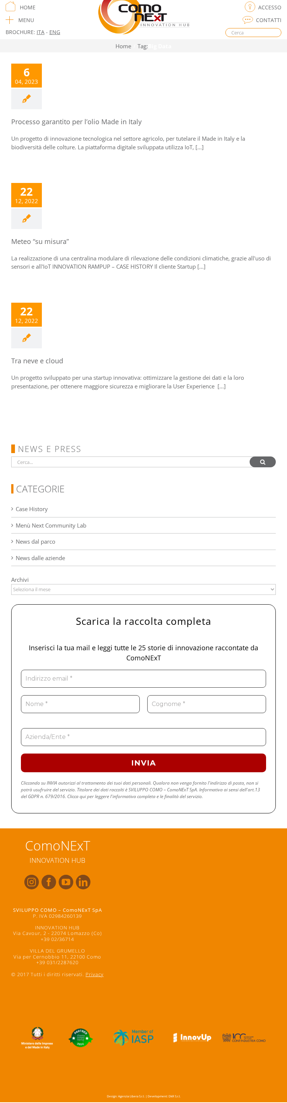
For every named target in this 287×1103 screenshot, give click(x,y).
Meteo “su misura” (40, 241)
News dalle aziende (40, 558)
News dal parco (35, 541)
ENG (54, 32)
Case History (32, 509)
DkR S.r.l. (174, 1096)
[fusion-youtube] (66, 882)
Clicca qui (76, 796)
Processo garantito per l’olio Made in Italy (76, 121)
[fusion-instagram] (31, 882)
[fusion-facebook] (48, 882)
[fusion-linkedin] (83, 882)
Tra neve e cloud (37, 360)
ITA (40, 32)
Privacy (95, 974)
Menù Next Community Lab (51, 525)
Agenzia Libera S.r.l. (131, 1096)
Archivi (20, 579)
